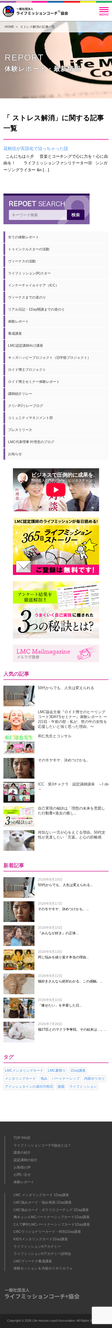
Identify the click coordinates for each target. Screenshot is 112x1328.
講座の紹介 (22, 1152)
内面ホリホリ (94, 1079)
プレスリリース (20, 430)
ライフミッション (83, 1087)
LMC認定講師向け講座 (25, 346)
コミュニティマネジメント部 (30, 418)
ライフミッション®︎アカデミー (37, 1247)
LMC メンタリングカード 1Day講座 (41, 1195)
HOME (9, 26)
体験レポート (18, 321)
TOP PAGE (21, 1138)
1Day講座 (78, 1070)
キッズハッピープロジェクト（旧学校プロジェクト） (49, 358)
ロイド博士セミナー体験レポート (34, 382)
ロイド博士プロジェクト (27, 370)
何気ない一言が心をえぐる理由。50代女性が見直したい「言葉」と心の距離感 (71, 834)
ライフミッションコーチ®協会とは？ (42, 1145)
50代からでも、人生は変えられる (66, 688)
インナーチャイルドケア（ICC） (33, 285)
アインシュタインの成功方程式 (29, 1087)
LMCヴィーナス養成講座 (32, 1261)
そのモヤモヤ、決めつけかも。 (64, 760)
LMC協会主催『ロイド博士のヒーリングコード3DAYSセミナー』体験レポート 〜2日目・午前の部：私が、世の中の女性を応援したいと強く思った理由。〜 (72, 719)
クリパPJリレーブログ (25, 406)
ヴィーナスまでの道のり (27, 297)
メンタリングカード (20, 1079)
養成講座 (15, 333)
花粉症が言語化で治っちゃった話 (35, 148)
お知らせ (15, 454)
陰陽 (61, 1087)
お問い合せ (22, 1175)
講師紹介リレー (20, 394)
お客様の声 (22, 1167)
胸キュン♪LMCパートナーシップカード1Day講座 (51, 1217)
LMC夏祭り (57, 1070)
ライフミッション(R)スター (29, 273)
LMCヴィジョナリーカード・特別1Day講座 (47, 1232)
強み (43, 1079)
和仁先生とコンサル (55, 736)
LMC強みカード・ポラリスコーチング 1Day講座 (51, 1210)
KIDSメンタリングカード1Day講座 (40, 1239)
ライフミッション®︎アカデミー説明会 (42, 1254)
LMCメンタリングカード (24, 1070)
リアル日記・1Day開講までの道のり (36, 309)
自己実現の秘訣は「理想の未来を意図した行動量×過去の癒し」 (71, 810)
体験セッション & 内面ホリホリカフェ (43, 1268)
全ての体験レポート (23, 237)
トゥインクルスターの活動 (28, 249)
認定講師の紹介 (25, 1160)
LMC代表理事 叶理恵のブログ (31, 442)
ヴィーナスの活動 (22, 261)
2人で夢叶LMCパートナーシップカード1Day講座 (51, 1224)
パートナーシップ (66, 1079)
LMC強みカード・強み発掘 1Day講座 (42, 1202)
